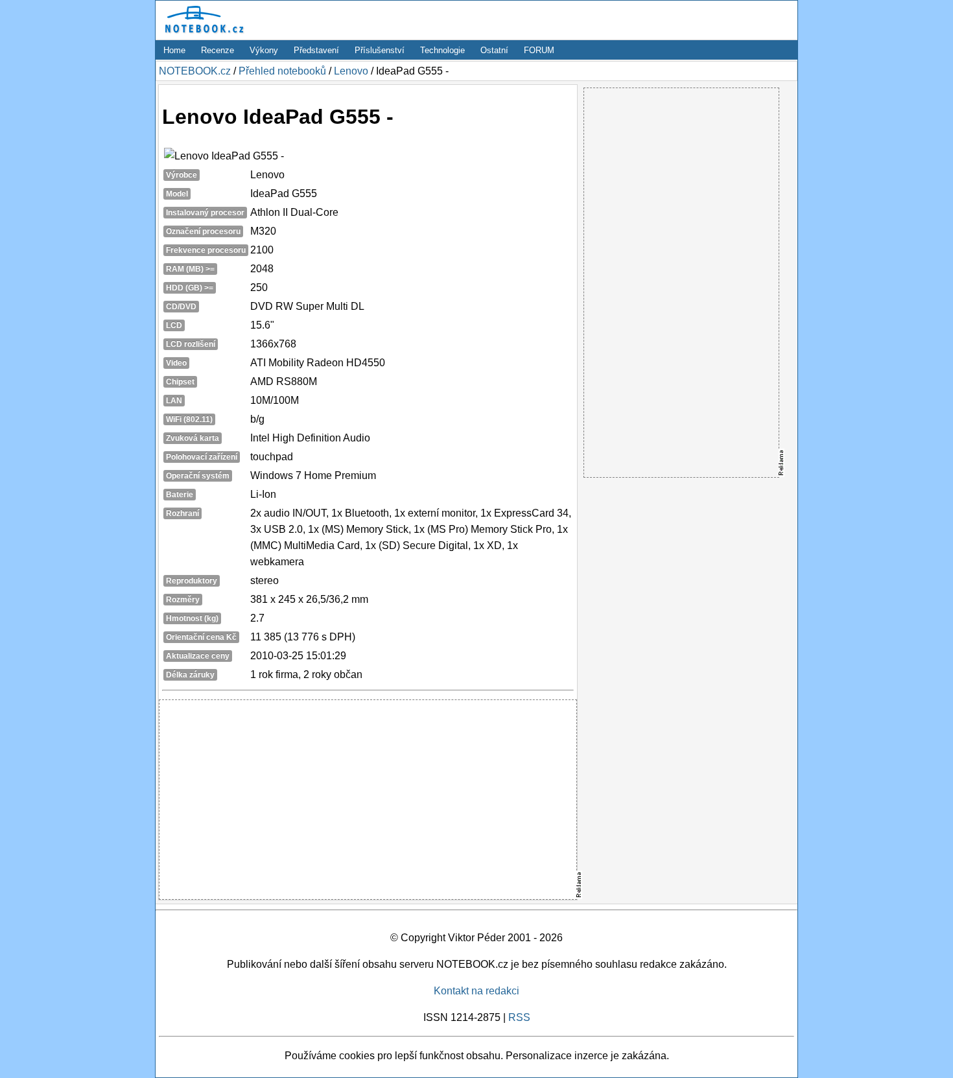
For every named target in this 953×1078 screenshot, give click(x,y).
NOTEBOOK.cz (195, 70)
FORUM (539, 50)
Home (174, 50)
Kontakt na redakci (476, 990)
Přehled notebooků (282, 70)
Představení (316, 50)
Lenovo (351, 70)
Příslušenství (380, 50)
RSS (519, 1017)
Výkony (264, 50)
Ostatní (494, 50)
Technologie (442, 50)
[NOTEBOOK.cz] (202, 33)
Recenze (217, 50)
